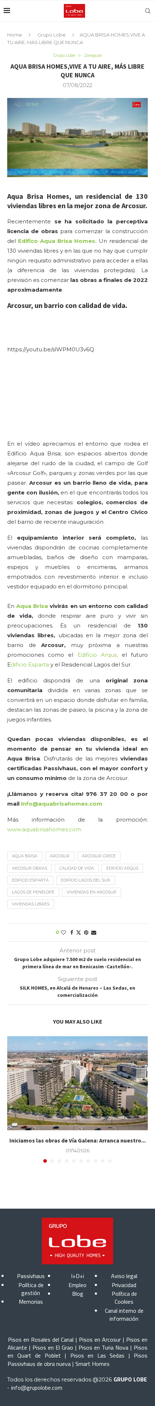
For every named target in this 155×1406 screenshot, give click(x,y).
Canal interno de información (124, 1314)
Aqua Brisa (32, 606)
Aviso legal (124, 1276)
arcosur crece (99, 855)
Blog (77, 1293)
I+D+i (77, 1276)
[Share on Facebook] (71, 932)
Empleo (77, 1285)
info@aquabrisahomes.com (61, 803)
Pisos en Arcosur (100, 1339)
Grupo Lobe (51, 35)
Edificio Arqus (122, 868)
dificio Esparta (30, 664)
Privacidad (124, 1285)
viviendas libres (30, 903)
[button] (13, 1099)
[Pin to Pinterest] (86, 932)
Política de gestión (31, 1289)
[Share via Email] (93, 932)
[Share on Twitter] (78, 932)
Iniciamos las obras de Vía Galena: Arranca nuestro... (77, 1140)
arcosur (60, 855)
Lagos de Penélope (33, 892)
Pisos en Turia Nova (103, 1347)
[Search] (147, 10)
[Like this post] (63, 932)
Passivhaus (31, 1276)
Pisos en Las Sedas (97, 1355)
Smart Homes (92, 1363)
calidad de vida (76, 868)
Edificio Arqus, (98, 654)
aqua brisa (24, 855)
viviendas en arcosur (91, 892)
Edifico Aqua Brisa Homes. (56, 240)
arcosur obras (29, 868)
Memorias (31, 1301)
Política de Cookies (124, 1297)
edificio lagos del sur (85, 880)
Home (14, 35)
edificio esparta (30, 880)
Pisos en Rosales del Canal (41, 1339)
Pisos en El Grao (52, 1347)
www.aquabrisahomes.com (44, 829)
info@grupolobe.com (36, 1387)
